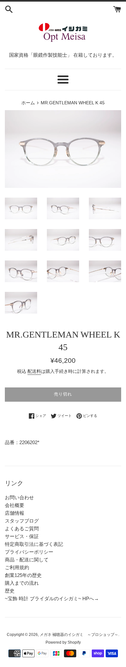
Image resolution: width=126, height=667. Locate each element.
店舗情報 (14, 513)
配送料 (34, 371)
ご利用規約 (17, 567)
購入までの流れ (22, 583)
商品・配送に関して (26, 559)
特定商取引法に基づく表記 (34, 544)
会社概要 (14, 505)
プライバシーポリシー (29, 552)
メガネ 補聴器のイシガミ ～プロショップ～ (79, 634)
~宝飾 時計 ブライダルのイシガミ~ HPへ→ (52, 598)
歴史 (10, 590)
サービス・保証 (22, 536)
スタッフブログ (22, 520)
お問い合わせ (19, 497)
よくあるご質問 (22, 528)
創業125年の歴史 (23, 575)
